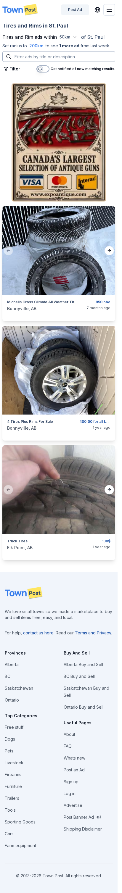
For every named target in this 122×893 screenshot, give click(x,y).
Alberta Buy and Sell (83, 664)
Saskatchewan (19, 688)
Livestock (14, 762)
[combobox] (68, 37)
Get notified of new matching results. (83, 69)
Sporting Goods (20, 821)
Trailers (12, 798)
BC (7, 676)
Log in (70, 793)
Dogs (10, 739)
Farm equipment (20, 845)
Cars (9, 833)
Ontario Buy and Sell (83, 707)
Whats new (74, 757)
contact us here (38, 632)
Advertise (73, 805)
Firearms (13, 774)
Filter (14, 68)
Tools (10, 810)
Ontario (12, 699)
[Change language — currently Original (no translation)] (97, 9)
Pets (9, 750)
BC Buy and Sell (79, 676)
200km (36, 45)
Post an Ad (74, 769)
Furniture (13, 786)
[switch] (42, 68)
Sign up (71, 781)
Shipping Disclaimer (83, 828)
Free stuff (14, 727)
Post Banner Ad (79, 817)
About (69, 734)
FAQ (68, 746)
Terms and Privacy (93, 632)
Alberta (12, 664)
